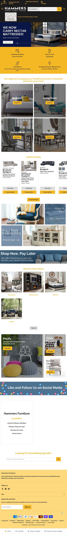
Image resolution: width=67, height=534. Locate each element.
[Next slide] (62, 34)
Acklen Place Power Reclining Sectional (9, 175)
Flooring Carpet (30, 522)
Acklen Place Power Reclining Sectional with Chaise (27, 179)
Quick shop (10, 188)
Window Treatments (18, 522)
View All (33, 328)
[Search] (59, 9)
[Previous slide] (5, 34)
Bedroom (12, 520)
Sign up (27, 507)
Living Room (4, 520)
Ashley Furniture (7, 177)
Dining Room (20, 520)
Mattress (28, 520)
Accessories (54, 520)
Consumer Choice (41, 522)
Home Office (35, 520)
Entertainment (45, 520)
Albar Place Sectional (47, 171)
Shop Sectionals (33, 199)
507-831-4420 (49, 56)
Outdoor (61, 520)
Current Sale (50, 522)
